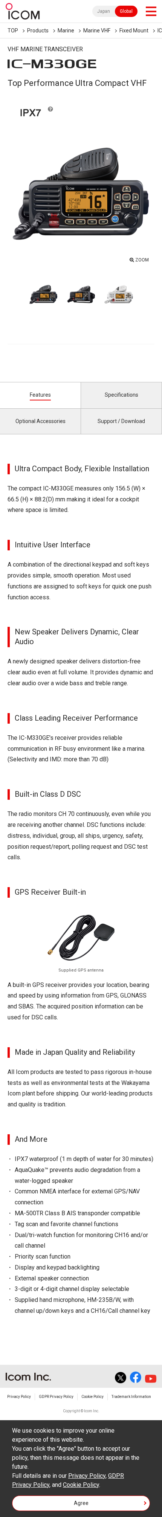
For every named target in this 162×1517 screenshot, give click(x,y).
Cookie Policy (92, 1397)
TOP (13, 30)
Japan (103, 11)
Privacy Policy (19, 1397)
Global (126, 11)
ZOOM (142, 260)
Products (38, 30)
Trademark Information (131, 1397)
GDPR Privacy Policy (56, 1397)
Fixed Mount (133, 30)
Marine (66, 30)
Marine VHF (96, 30)
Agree (81, 1503)
